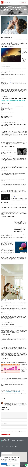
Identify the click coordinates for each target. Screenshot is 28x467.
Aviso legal (13, 465)
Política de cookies (8, 465)
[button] (18, 457)
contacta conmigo (21, 405)
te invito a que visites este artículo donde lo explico (12, 391)
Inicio (1, 12)
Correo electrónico (4, 423)
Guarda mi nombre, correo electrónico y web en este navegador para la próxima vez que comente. (13, 431)
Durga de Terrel (3, 35)
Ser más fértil (8, 35)
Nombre (2, 420)
